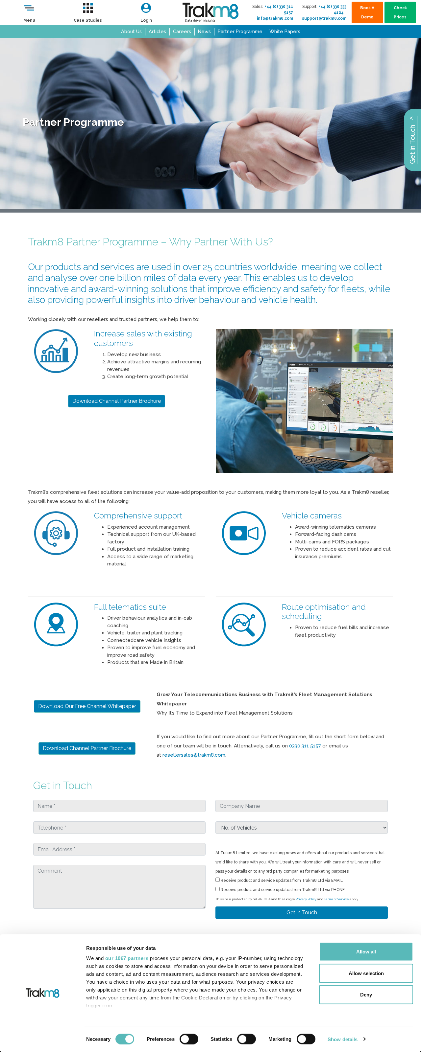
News (204, 31)
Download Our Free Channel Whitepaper (87, 706)
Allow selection (366, 973)
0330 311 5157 (305, 746)
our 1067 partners (127, 958)
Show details (343, 1039)
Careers (182, 31)
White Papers (284, 31)
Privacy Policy (306, 899)
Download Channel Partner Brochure (116, 401)
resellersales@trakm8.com (193, 755)
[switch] (189, 1039)
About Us (131, 31)
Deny (366, 994)
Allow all (366, 951)
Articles (157, 31)
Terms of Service (336, 899)
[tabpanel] (210, 123)
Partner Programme (240, 31)
